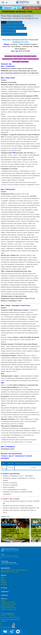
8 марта (3, 600)
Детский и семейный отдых (14, 22)
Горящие (3, 575)
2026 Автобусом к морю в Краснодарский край (14, 570)
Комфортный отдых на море (9, 609)
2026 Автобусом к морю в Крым (10, 571)
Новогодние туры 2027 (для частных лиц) (13, 25)
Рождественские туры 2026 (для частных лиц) (14, 28)
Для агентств (5, 568)
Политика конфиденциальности (10, 617)
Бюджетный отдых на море (8, 604)
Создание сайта (6, 627)
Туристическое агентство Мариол (22, 2)
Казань (3, 579)
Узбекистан (4, 584)
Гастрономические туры (7, 606)
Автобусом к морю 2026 (7, 602)
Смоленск (3, 582)
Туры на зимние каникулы (8, 31)
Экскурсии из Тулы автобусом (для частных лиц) (14, 34)
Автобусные (4, 595)
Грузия (2, 577)
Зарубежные (5, 591)
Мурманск (3, 580)
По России (4, 588)
